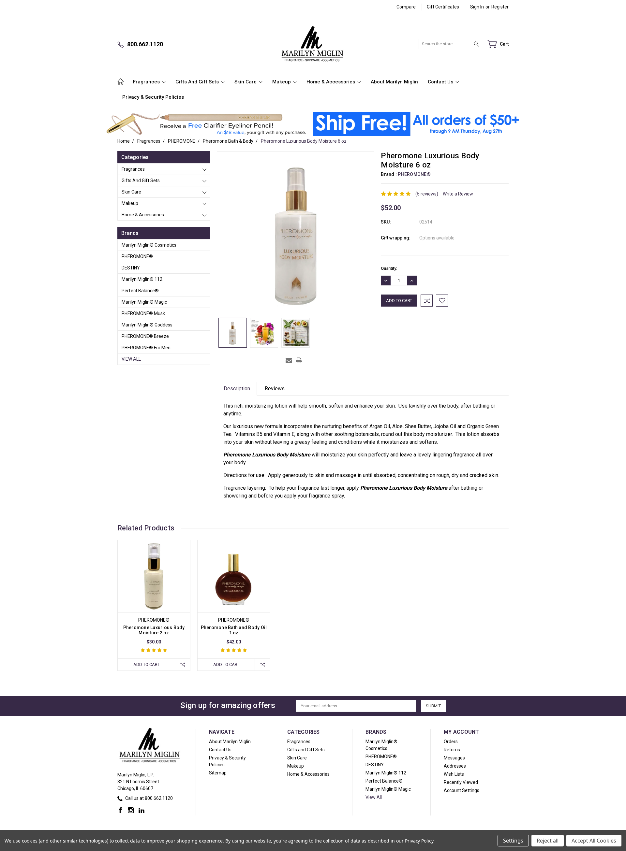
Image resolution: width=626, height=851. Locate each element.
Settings (513, 840)
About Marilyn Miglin (394, 82)
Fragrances (147, 82)
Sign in (477, 6)
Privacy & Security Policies (153, 97)
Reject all (548, 840)
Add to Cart (146, 664)
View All (131, 359)
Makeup (282, 82)
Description (237, 388)
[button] (206, 124)
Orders (451, 741)
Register (500, 6)
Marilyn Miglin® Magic (144, 302)
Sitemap (218, 772)
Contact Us (441, 82)
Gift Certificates (443, 6)
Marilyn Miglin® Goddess (147, 324)
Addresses (455, 766)
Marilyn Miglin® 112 (142, 279)
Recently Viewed (461, 782)
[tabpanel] (154, 605)
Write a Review (458, 193)
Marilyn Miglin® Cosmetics (149, 245)
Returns (452, 749)
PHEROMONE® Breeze (145, 336)
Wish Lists (454, 774)
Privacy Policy (419, 841)
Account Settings (461, 790)
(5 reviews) (426, 193)
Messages (454, 757)
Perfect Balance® (140, 290)
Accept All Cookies (594, 840)
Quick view (153, 590)
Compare (406, 6)
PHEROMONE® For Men (146, 347)
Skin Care (246, 82)
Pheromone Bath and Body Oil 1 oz (234, 630)
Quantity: (389, 268)
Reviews (275, 388)
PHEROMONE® (137, 256)
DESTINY (131, 267)
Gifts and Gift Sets (197, 82)
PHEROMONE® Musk (143, 313)
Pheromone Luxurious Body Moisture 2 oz (154, 630)
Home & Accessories (331, 82)
